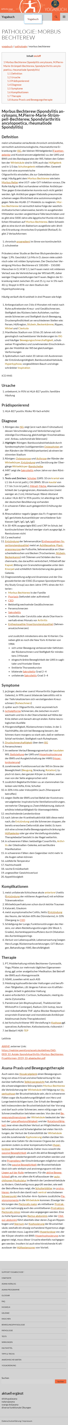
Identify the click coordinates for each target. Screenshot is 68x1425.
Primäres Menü (64, 17)
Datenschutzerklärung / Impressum (17, 1421)
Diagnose (14, 84)
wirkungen (7, 1342)
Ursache (13, 77)
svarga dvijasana (10, 1404)
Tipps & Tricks (8, 1354)
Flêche (42, 486)
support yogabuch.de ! (13, 1272)
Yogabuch (8, 17)
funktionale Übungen (20, 1407)
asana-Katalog (9, 1284)
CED (11, 600)
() (30, 624)
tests (4, 1336)
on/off (37, 55)
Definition (14, 73)
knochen (6, 1319)
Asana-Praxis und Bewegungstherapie (29, 99)
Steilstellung (17, 754)
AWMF (6, 1046)
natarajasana (8, 1401)
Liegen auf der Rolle (13, 1172)
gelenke (5, 1313)
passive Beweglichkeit (14, 1152)
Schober (31, 478)
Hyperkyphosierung (50, 754)
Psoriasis (13, 596)
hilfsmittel (7, 1348)
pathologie (21, 46)
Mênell (34, 486)
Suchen (5, 1378)
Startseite (6, 1278)
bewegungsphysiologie (13, 1325)
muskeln (6, 1307)
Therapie (14, 96)
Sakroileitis (27, 470)
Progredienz (14, 1160)
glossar (6, 1295)
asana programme (10, 1290)
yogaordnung (9, 1365)
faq (3, 1301)
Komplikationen (17, 92)
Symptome (15, 88)
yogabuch (7, 46)
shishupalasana (9, 1398)
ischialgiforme (13, 710)
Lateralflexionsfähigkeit (24, 1121)
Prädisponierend (18, 80)
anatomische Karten (11, 1360)
